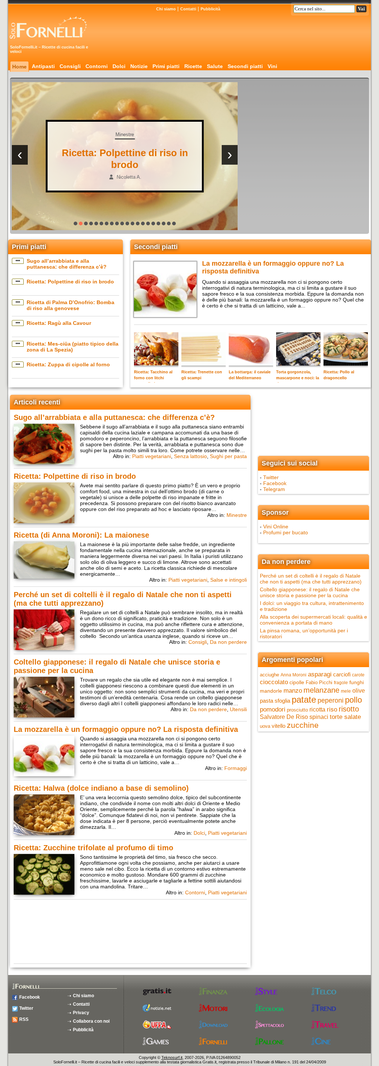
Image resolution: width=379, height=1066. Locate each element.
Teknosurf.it (171, 1057)
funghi (356, 682)
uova (265, 726)
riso (332, 709)
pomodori (272, 709)
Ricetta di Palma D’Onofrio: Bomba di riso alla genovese (70, 305)
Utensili (238, 709)
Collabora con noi (91, 1021)
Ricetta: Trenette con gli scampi (201, 375)
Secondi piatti (245, 66)
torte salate (345, 716)
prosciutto (297, 710)
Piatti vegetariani (151, 456)
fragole (341, 682)
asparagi (320, 674)
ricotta (317, 709)
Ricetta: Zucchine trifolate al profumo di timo (93, 848)
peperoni (330, 700)
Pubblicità (210, 9)
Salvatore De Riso (284, 717)
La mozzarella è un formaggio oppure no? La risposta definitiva (126, 729)
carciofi (342, 674)
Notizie (139, 66)
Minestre (237, 515)
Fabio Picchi (319, 682)
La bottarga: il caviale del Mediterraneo (250, 375)
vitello (278, 726)
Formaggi (235, 768)
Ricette (193, 66)
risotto (349, 709)
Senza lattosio (190, 456)
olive (358, 690)
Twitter (271, 477)
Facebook (274, 483)
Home (19, 67)
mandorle (271, 691)
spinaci (318, 717)
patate (304, 699)
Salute (215, 66)
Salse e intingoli (228, 580)
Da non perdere (228, 642)
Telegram (274, 489)
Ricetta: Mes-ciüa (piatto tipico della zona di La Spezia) (72, 347)
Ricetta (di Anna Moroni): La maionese (81, 535)
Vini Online (275, 526)
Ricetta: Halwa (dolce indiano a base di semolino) (101, 788)
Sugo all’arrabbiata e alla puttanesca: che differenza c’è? (67, 264)
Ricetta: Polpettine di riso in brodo (70, 282)
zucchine (303, 725)
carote (358, 674)
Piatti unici (114, 134)
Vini (272, 66)
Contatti (188, 9)
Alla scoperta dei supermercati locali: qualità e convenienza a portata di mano (313, 620)
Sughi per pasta (228, 456)
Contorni (96, 66)
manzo (293, 690)
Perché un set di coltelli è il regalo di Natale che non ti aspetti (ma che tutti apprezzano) (311, 579)
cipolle (296, 682)
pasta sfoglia (275, 701)
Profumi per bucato (285, 532)
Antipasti (43, 66)
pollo (353, 699)
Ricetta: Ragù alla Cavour (59, 323)
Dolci (119, 66)
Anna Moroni (293, 674)
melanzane (321, 690)
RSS (23, 1019)
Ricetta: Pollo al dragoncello (338, 375)
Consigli (70, 66)
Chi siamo (166, 9)
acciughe (269, 674)
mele (346, 691)
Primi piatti (166, 66)
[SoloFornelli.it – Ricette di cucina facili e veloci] (50, 42)
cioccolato (274, 682)
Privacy (81, 1012)
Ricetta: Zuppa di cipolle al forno (68, 364)
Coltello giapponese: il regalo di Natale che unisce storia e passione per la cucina (310, 592)
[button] (75, 223)
